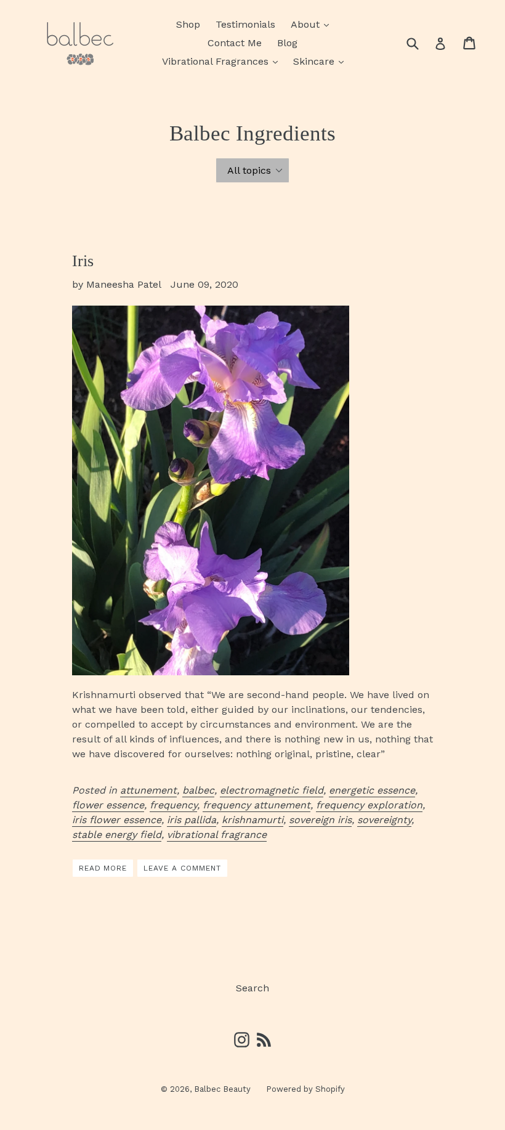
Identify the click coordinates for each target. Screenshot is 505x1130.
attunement (148, 790)
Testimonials (245, 24)
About (313, 24)
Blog (287, 43)
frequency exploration (369, 805)
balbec (198, 790)
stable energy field (116, 834)
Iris (83, 261)
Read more (103, 868)
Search (252, 988)
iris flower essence (116, 820)
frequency (173, 805)
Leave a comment (181, 868)
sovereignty (384, 820)
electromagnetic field (271, 790)
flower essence (108, 805)
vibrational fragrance (217, 834)
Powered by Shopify (305, 1089)
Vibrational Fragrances (223, 61)
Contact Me (235, 43)
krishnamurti (252, 820)
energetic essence (372, 790)
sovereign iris (320, 820)
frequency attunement (256, 805)
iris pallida (191, 820)
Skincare (321, 61)
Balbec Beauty (222, 1089)
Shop (188, 24)
